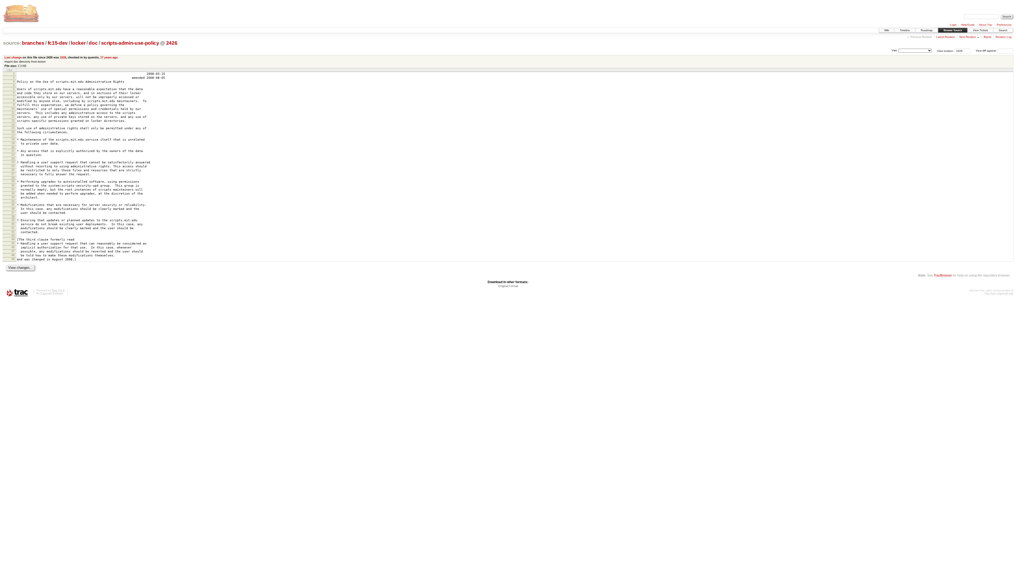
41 (13, 227)
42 (13, 231)
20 (13, 147)
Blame (987, 36)
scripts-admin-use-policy (130, 43)
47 (13, 251)
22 (13, 154)
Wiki (886, 30)
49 (13, 259)
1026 (63, 57)
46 (13, 247)
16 (13, 131)
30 (13, 185)
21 (13, 150)
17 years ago (109, 57)
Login (953, 24)
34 (13, 201)
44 (13, 239)
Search (1003, 30)
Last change (13, 57)
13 (13, 120)
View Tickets (980, 30)
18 (13, 139)
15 (13, 128)
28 (13, 177)
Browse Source (953, 30)
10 (13, 108)
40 (13, 223)
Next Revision (967, 36)
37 (13, 212)
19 (13, 143)
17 (13, 135)
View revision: (945, 50)
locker (78, 43)
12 (13, 116)
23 (13, 158)
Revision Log (1004, 36)
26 (13, 170)
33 (13, 197)
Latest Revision (945, 36)
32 (13, 193)
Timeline (905, 30)
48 (13, 255)
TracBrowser (943, 275)
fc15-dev (58, 43)
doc (93, 43)
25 (13, 166)
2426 (172, 43)
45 (13, 243)
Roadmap (927, 30)
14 (13, 124)
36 (13, 208)
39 (13, 220)
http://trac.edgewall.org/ (999, 293)
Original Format (508, 286)
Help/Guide (968, 24)
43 (13, 235)
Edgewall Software (51, 293)
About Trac (985, 24)
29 (13, 181)
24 (13, 162)
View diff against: (986, 50)
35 (13, 204)
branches (33, 43)
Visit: (894, 50)
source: (12, 43)
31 (13, 189)
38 (13, 216)
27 (13, 174)
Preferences (1004, 24)
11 (13, 112)
